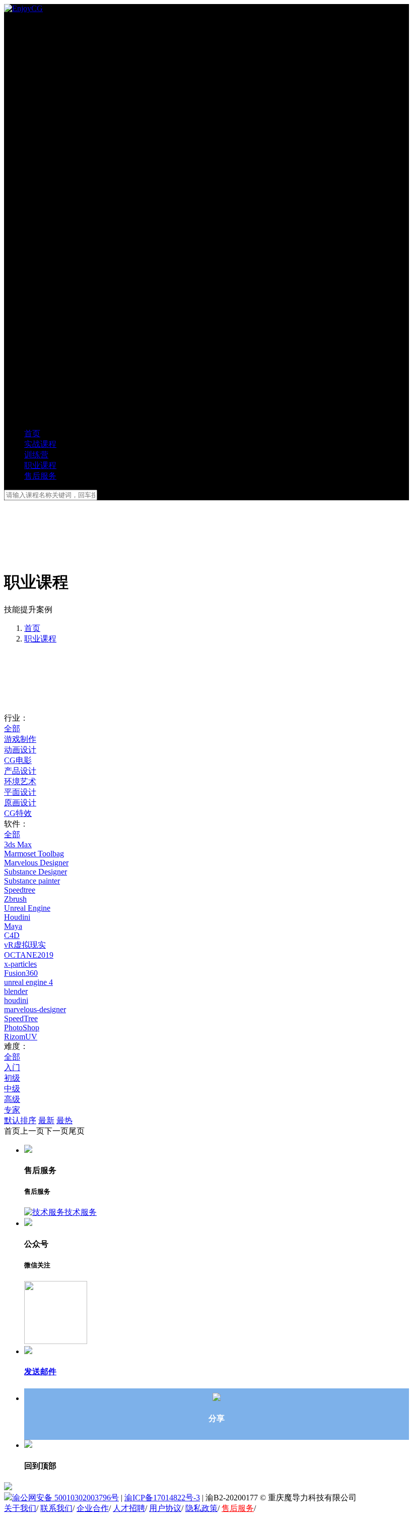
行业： (16, 718)
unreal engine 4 (28, 982)
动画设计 (20, 749)
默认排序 (20, 1120)
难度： (16, 1046)
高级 (12, 1099)
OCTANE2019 (28, 955)
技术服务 (80, 1212)
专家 (12, 1109)
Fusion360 (21, 973)
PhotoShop (21, 1027)
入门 (12, 1067)
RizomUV (20, 1036)
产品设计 (20, 771)
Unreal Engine (27, 908)
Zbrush (15, 899)
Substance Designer (35, 871)
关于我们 (20, 1508)
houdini (16, 1000)
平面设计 (20, 792)
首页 (32, 628)
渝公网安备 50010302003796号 (65, 1497)
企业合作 (93, 1508)
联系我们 (56, 1508)
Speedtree (19, 890)
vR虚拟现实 (25, 945)
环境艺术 (20, 781)
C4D (12, 935)
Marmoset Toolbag (34, 853)
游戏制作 (20, 739)
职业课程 (40, 638)
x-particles (20, 964)
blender (16, 991)
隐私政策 (201, 1508)
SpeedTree (21, 1018)
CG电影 (18, 760)
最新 (46, 1120)
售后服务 (238, 1508)
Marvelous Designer (36, 862)
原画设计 (20, 802)
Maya (13, 926)
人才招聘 (129, 1508)
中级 (12, 1088)
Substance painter (32, 881)
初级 (12, 1078)
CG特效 (18, 813)
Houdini (17, 917)
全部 (12, 728)
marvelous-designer (35, 1009)
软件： (16, 824)
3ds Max (18, 844)
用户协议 (165, 1508)
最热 (64, 1120)
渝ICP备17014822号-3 (162, 1497)
